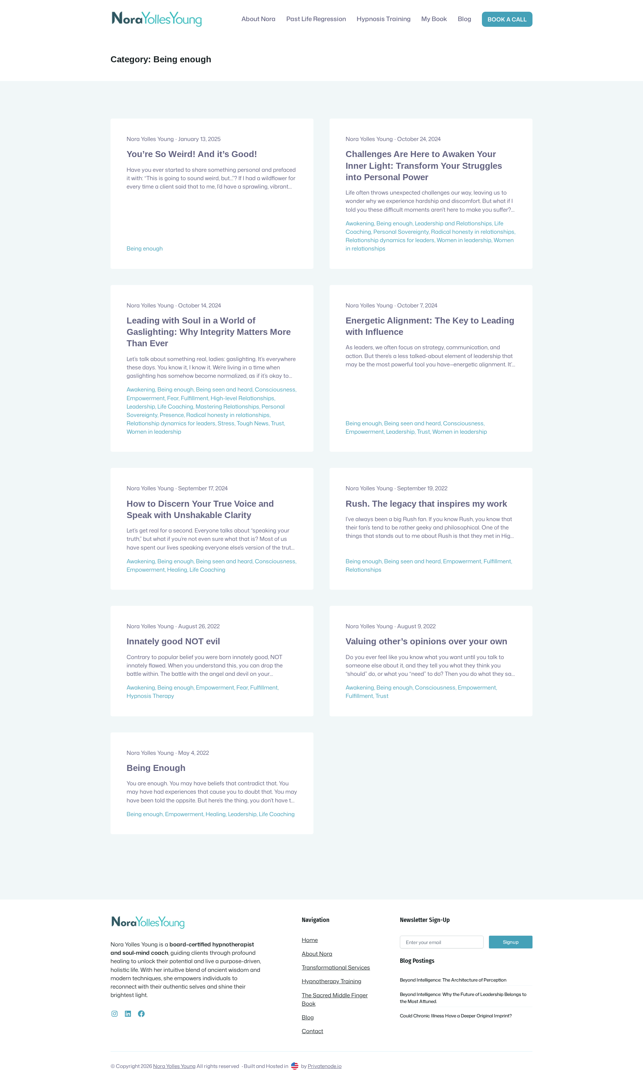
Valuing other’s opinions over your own (426, 641)
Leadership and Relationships (453, 223)
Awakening (360, 223)
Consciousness (275, 389)
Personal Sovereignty (401, 231)
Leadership (141, 406)
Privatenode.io (325, 1066)
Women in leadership (464, 240)
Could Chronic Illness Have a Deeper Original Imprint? (456, 1015)
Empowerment (146, 398)
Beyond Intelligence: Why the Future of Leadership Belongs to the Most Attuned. (463, 997)
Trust (277, 423)
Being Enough (156, 768)
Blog (308, 1017)
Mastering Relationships (227, 406)
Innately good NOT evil (173, 641)
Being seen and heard (224, 389)
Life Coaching (175, 406)
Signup (511, 942)
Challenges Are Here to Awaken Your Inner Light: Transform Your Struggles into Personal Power (424, 165)
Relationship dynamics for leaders (390, 240)
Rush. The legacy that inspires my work (426, 504)
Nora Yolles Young (174, 1066)
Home (310, 940)
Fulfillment (194, 398)
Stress (226, 423)
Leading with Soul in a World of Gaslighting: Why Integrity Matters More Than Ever (209, 332)
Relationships (363, 569)
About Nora (317, 953)
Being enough (145, 248)
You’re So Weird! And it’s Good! (192, 154)
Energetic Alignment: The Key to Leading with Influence (430, 326)
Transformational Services (336, 967)
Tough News (253, 423)
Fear (172, 398)
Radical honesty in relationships (472, 231)
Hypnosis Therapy (150, 696)
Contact (312, 1031)
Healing (177, 569)
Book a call (507, 19)
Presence (172, 415)
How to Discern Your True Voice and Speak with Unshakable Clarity (200, 509)
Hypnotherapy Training (331, 981)
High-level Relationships (242, 398)
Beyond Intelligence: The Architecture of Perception (453, 980)
